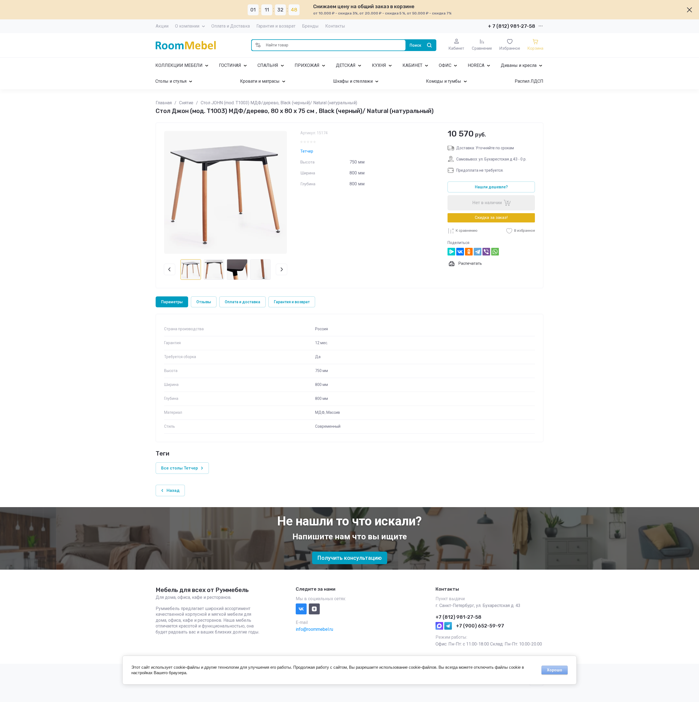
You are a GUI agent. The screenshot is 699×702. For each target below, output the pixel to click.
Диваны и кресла (519, 65)
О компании (187, 26)
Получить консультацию (350, 558)
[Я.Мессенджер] (451, 251)
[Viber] (486, 251)
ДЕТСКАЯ (346, 65)
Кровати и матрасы (260, 81)
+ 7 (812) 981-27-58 (511, 26)
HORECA (476, 65)
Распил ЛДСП (529, 81)
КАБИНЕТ (412, 65)
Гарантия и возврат (275, 26)
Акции (162, 26)
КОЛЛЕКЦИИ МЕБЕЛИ (179, 65)
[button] (258, 45)
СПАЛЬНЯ (267, 65)
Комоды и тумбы (443, 81)
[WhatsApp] (495, 251)
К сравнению (467, 230)
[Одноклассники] (469, 251)
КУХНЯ (379, 65)
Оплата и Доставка (230, 26)
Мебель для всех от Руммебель (202, 590)
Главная (164, 102)
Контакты (335, 26)
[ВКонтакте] (460, 251)
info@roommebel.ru (314, 629)
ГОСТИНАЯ (230, 65)
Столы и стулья (170, 81)
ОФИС (445, 65)
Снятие (186, 102)
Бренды (310, 26)
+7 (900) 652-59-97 (480, 626)
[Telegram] (477, 251)
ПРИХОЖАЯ (307, 65)
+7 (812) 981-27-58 (458, 617)
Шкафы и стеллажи (353, 81)
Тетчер (306, 151)
